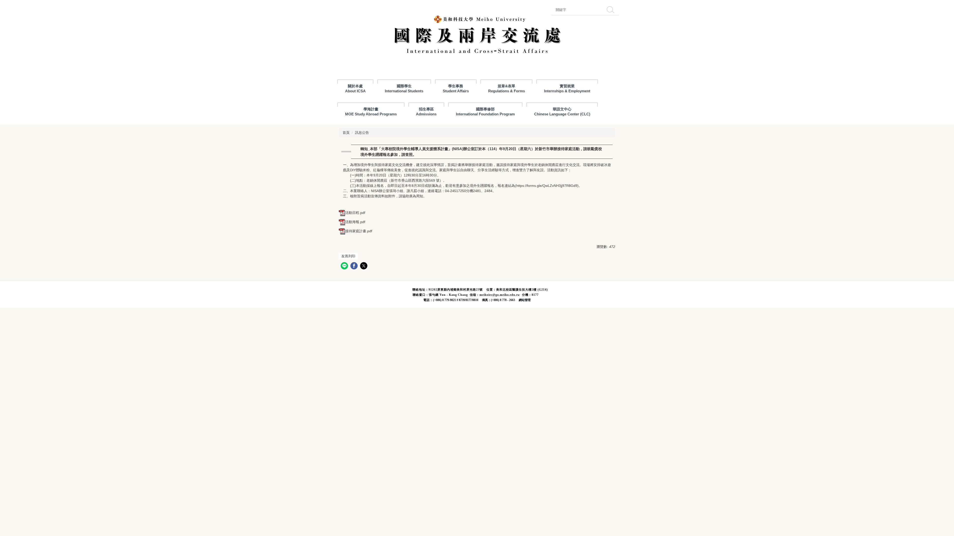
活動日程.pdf (355, 213)
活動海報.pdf (355, 222)
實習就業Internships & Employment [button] (567, 88)
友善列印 (348, 256)
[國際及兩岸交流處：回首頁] (477, 36)
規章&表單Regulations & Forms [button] (506, 88)
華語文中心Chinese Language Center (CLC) (562, 111)
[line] (345, 266)
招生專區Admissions (426, 111)
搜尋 (610, 10)
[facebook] (354, 266)
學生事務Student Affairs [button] (456, 88)
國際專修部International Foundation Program (485, 111)
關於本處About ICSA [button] (355, 88)
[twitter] (364, 266)
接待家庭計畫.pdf (358, 231)
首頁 (346, 132)
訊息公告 (362, 132)
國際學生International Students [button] (404, 88)
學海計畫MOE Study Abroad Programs (371, 111)
